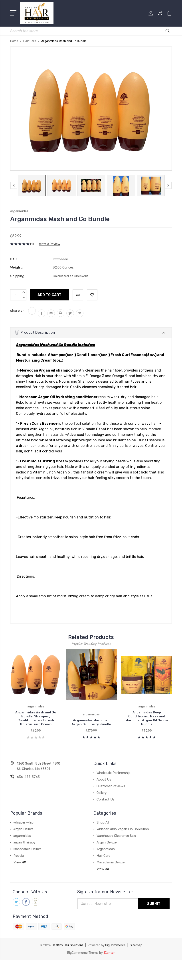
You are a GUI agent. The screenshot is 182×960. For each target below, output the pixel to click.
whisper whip (23, 822)
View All (19, 862)
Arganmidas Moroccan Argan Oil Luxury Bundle (91, 722)
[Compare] (160, 16)
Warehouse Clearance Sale (116, 836)
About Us (104, 779)
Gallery (102, 793)
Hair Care (103, 856)
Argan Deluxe (23, 829)
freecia (18, 856)
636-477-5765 (28, 777)
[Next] (168, 185)
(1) (32, 244)
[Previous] (13, 185)
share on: (17, 311)
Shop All (103, 822)
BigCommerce (115, 945)
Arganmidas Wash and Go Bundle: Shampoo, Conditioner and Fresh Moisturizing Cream (35, 718)
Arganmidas (106, 849)
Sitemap (136, 945)
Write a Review (49, 244)
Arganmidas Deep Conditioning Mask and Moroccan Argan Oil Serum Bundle (146, 718)
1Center (109, 953)
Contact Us (106, 799)
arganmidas (22, 836)
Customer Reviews (111, 786)
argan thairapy (24, 842)
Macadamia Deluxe (27, 849)
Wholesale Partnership (114, 773)
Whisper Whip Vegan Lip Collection (123, 829)
